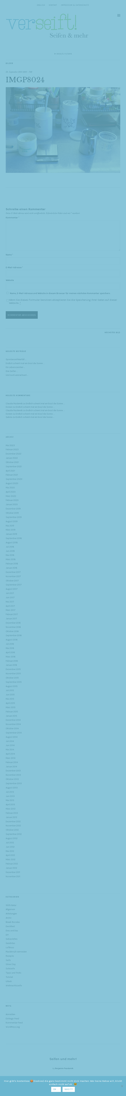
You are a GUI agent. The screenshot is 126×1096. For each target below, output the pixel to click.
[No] (122, 1086)
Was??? (68, 1089)
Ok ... (56, 1089)
